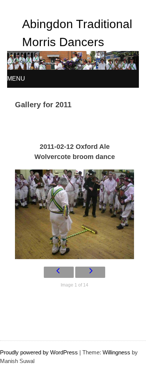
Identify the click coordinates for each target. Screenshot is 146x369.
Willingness (116, 352)
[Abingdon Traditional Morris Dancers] (73, 67)
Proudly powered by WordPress (39, 352)
